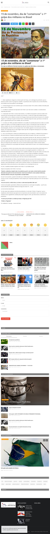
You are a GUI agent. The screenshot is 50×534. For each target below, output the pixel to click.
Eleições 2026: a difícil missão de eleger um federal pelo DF (21, 352)
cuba (45, 484)
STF (2, 481)
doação (20, 481)
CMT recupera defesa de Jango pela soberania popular (20, 359)
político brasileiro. (15, 484)
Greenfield (33, 481)
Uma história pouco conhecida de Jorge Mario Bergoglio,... (18, 468)
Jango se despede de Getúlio (15, 407)
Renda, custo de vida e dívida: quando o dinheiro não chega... (8, 285)
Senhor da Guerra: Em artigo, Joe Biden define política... (24, 268)
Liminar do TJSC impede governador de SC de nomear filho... (8, 269)
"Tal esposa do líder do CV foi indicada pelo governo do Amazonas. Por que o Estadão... (12, 215)
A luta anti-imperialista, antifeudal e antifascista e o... (41, 285)
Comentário (3, 308)
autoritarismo (39, 484)
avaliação (45, 481)
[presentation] (44, 440)
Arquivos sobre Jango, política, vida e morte (39, 531)
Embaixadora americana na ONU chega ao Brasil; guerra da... (24, 286)
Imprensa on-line (7, 7)
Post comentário (5, 318)
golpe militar (8, 484)
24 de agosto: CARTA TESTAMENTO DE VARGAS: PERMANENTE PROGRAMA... (25, 414)
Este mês (25, 336)
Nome (2, 297)
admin (5, 20)
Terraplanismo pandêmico (14, 339)
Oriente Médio (26, 481)
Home (2, 7)
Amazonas (32, 484)
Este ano (41, 336)
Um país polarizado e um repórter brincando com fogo (20, 426)
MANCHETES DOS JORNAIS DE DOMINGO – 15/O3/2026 (21, 365)
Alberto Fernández (25, 484)
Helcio (3, 484)
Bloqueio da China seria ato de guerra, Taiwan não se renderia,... (29, 514)
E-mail (2, 303)
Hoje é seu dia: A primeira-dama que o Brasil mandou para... (21, 346)
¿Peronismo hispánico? (28, 520)
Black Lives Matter (8, 481)
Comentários (5, 294)
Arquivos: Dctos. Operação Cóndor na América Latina (29, 507)
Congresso (39, 481)
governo (15, 481)
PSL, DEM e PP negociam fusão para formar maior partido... (40, 269)
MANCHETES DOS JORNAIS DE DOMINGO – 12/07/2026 (36, 215)
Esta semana (9, 336)
